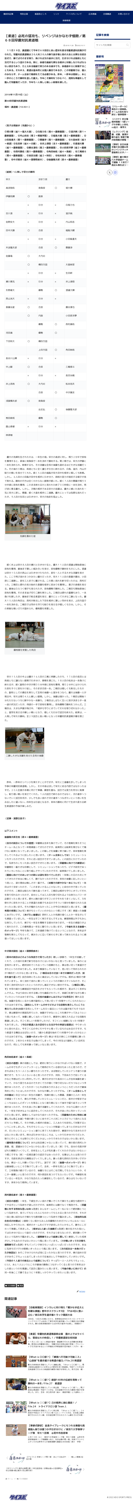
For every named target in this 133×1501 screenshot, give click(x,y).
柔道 (21, 1285)
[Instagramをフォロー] (115, 172)
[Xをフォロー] (109, 172)
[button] (127, 45)
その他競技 (11, 1285)
